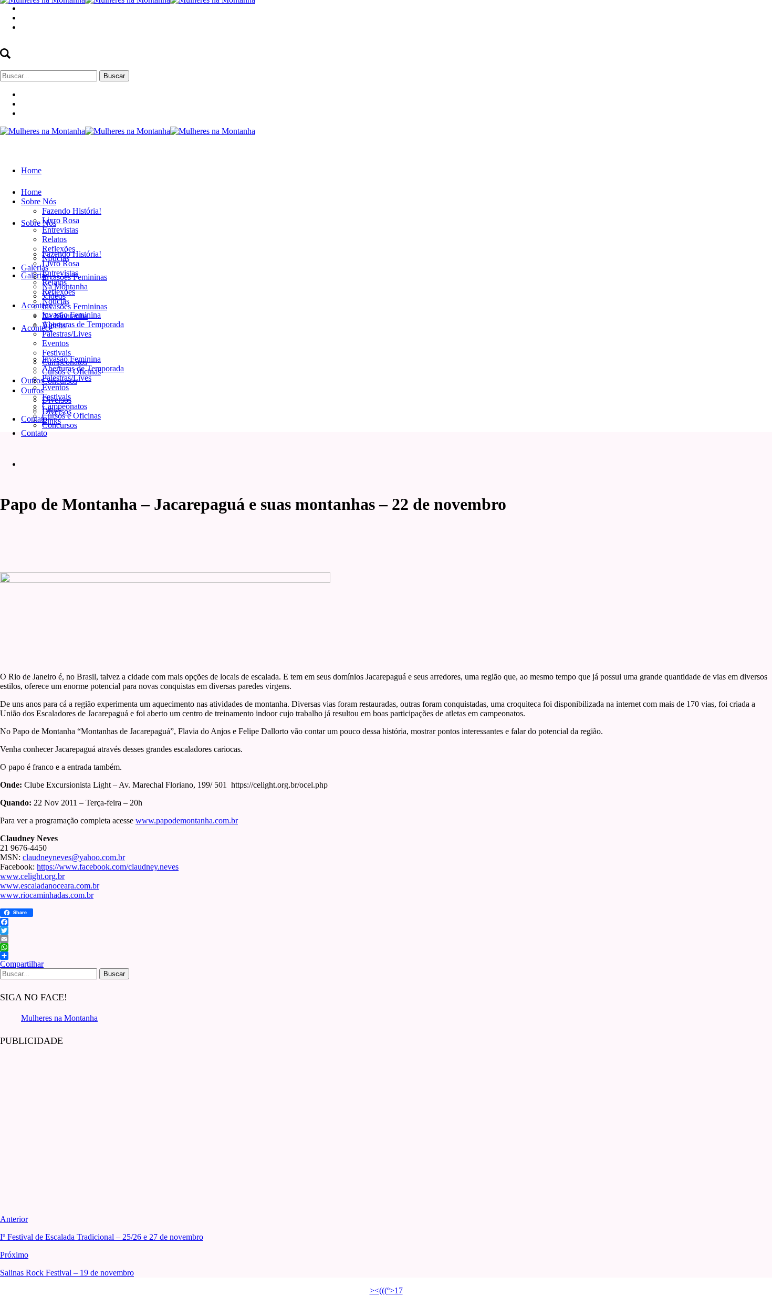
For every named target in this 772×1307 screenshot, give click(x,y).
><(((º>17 (386, 1290)
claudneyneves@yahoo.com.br (74, 857)
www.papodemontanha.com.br (186, 820)
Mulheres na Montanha (59, 1017)
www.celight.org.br (32, 876)
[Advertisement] (79, 1122)
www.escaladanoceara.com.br (49, 885)
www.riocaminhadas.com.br (46, 895)
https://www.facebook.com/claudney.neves (108, 866)
